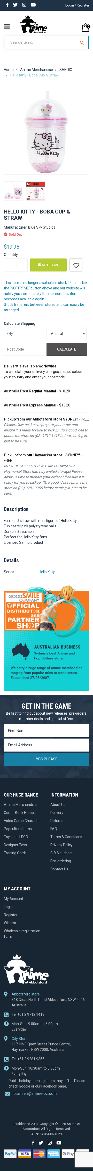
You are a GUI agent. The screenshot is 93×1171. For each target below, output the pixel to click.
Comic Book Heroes (20, 813)
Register (11, 915)
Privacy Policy (61, 845)
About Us (57, 805)
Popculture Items (18, 829)
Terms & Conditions (66, 837)
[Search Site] (82, 42)
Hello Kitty (47, 572)
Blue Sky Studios (41, 227)
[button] (75, 264)
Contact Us (59, 869)
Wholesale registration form (22, 934)
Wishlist (10, 923)
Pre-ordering (60, 861)
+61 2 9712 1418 (28, 1014)
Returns (56, 821)
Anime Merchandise (20, 805)
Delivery (56, 813)
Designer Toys (15, 845)
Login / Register (77, 5)
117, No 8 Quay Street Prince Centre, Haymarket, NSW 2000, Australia (41, 1047)
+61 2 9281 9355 (28, 1059)
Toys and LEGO (16, 837)
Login (8, 907)
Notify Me (50, 265)
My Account (13, 899)
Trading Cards (15, 853)
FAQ (53, 829)
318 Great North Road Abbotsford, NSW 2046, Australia (49, 1002)
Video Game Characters (23, 821)
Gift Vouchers (61, 853)
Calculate (66, 349)
